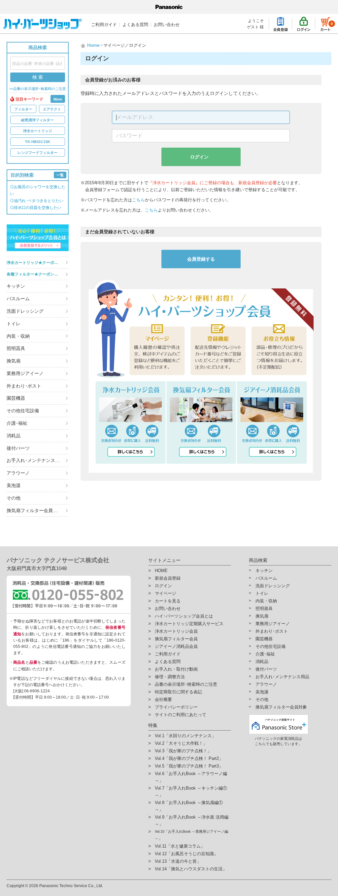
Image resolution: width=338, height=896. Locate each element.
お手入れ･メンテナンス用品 (35, 460)
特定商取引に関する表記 (178, 691)
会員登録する (201, 259)
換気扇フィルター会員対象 (34, 510)
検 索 (37, 77)
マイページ (165, 593)
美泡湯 (13, 485)
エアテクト (52, 109)
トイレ (13, 323)
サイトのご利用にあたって (180, 714)
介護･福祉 (17, 423)
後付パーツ (18, 448)
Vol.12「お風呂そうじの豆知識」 (186, 853)
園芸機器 (16, 398)
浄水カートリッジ (37, 131)
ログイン (199, 156)
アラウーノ (18, 473)
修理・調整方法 (170, 676)
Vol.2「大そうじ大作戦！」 (181, 743)
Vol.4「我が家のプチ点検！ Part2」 (189, 758)
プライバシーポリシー (176, 707)
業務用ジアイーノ (25, 373)
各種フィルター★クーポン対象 (34, 274)
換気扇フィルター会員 (176, 638)
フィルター (23, 109)
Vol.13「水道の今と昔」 (178, 861)
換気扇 (13, 360)
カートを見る (168, 600)
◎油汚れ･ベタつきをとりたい (36, 200)
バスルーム (18, 298)
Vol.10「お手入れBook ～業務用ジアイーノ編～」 (191, 834)
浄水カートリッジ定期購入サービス (189, 623)
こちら (138, 199)
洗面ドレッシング (25, 311)
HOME (161, 570)
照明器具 (16, 348)
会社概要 (163, 699)
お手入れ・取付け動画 (176, 669)
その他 (13, 498)
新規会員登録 (168, 578)
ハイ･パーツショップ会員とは (184, 616)
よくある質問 (135, 24)
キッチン (16, 286)
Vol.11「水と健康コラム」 (180, 846)
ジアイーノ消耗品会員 (176, 646)
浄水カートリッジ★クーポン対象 (36, 262)
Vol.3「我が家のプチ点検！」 (183, 750)
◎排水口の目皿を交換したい (35, 207)
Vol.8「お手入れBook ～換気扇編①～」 (189, 806)
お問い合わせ (167, 24)
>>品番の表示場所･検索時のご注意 (37, 89)
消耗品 (13, 435)
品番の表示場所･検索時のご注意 (186, 684)
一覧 (60, 175)
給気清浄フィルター (37, 120)
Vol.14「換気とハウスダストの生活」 (191, 868)
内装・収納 (18, 336)
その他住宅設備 (23, 410)
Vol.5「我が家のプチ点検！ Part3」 (189, 766)
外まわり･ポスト (24, 386)
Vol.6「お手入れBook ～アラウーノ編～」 (191, 777)
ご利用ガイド (104, 24)
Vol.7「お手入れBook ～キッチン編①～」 (191, 791)
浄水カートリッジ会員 (176, 631)
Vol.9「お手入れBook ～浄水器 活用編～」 (191, 820)
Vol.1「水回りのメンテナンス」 (185, 735)
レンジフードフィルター (37, 153)
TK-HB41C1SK (37, 142)
